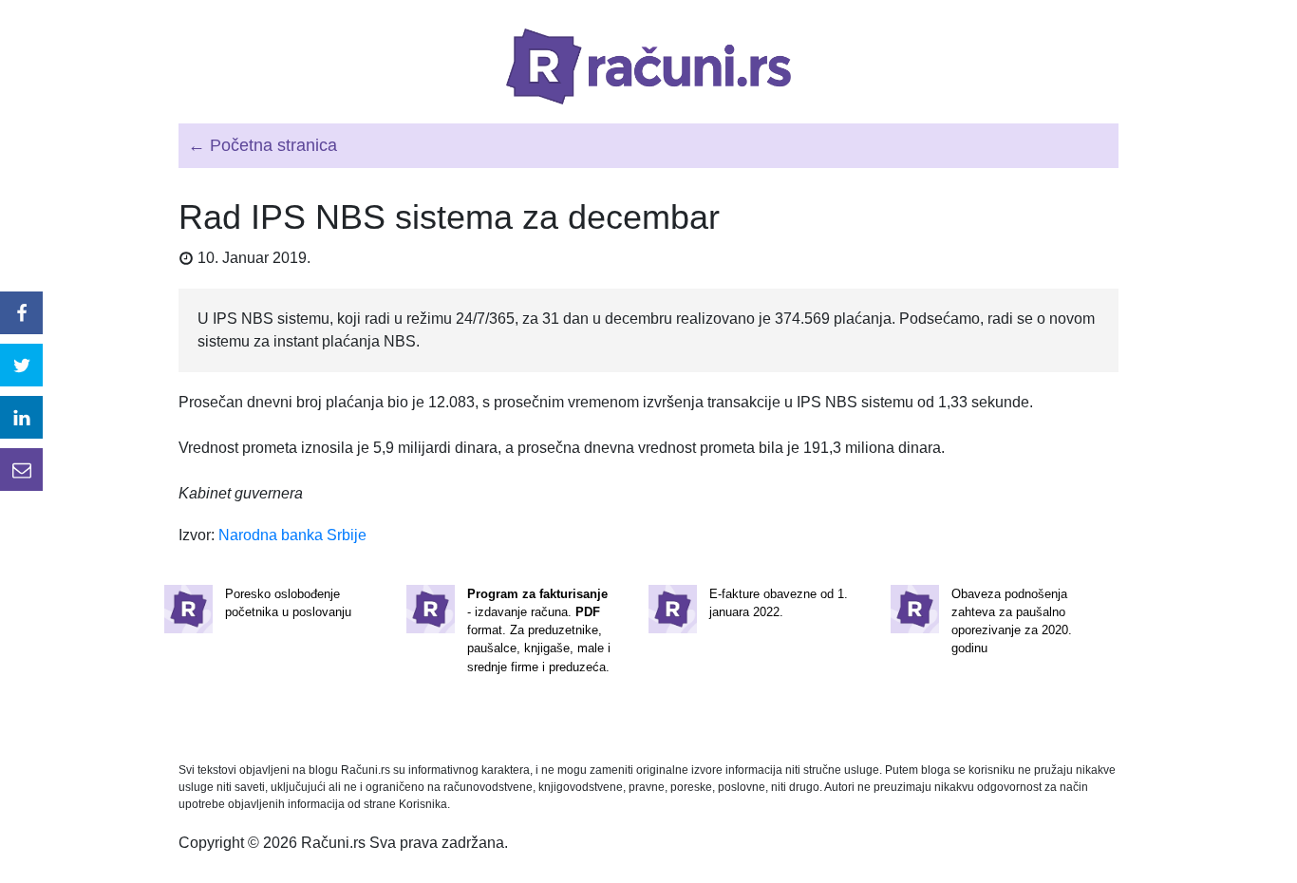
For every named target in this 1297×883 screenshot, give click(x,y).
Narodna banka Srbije (292, 535)
